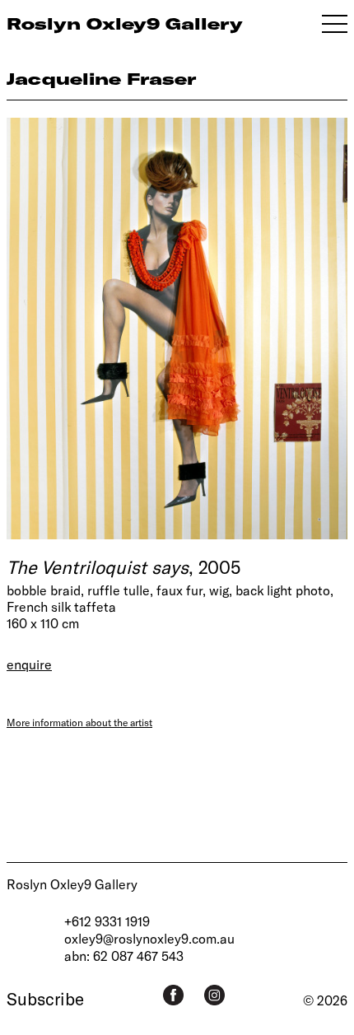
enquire (29, 664)
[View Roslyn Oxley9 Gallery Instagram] (214, 995)
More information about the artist (79, 722)
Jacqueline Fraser (101, 78)
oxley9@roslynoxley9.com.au (149, 938)
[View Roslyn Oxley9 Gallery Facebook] (173, 995)
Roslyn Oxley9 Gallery (72, 884)
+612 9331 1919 (107, 921)
